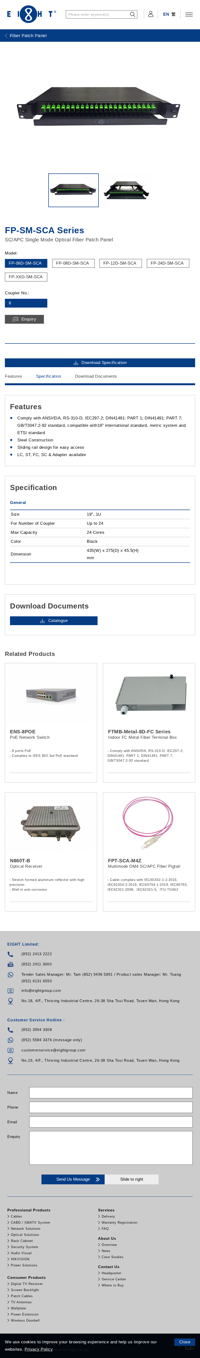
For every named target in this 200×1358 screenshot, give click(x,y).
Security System (24, 1247)
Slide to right (131, 1179)
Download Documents (96, 376)
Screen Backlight (25, 1290)
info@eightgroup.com (41, 990)
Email (12, 1122)
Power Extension (25, 1314)
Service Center (114, 1279)
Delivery (108, 1216)
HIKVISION (20, 1259)
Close (184, 1342)
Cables (16, 1216)
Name (12, 1093)
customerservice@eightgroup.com (53, 1050)
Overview (109, 1245)
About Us (107, 1238)
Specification (48, 376)
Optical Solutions (25, 1235)
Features (13, 376)
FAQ (105, 1228)
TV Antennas (21, 1302)
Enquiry (13, 1136)
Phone (12, 1107)
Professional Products (28, 1210)
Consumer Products (26, 1277)
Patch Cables (22, 1296)
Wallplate (18, 1308)
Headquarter (111, 1273)
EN (166, 14)
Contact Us (109, 1267)
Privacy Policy (39, 1349)
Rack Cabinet (22, 1241)
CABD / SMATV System (30, 1222)
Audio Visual (21, 1253)
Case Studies (113, 1257)
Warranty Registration (119, 1222)
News (106, 1251)
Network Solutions (26, 1228)
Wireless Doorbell (25, 1320)
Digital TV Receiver (27, 1284)
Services (106, 1210)
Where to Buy (113, 1285)
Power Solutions (24, 1265)
